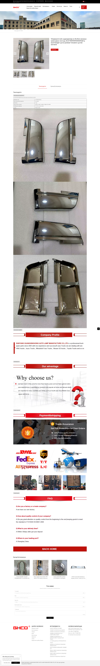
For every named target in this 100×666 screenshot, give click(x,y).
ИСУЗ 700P (21, 30)
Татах (71, 6)
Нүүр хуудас (29, 6)
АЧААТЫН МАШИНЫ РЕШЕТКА (57, 656)
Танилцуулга (42, 86)
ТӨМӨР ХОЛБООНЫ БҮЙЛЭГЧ (57, 631)
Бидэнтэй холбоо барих (32, 8)
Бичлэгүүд (59, 6)
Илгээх (50, 617)
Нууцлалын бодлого (27, 663)
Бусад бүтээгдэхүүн (56, 86)
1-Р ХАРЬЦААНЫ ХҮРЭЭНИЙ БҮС (58, 640)
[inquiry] (98, 329)
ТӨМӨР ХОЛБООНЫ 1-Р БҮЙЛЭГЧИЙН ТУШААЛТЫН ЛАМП (57, 638)
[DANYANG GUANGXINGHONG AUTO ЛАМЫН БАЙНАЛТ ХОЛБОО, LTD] (18, 7)
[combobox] (17, 602)
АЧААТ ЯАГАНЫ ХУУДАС (56, 628)
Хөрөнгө (66, 6)
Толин (51, 642)
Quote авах (83, 7)
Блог (33, 633)
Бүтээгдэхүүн (46, 6)
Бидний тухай (37, 6)
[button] (15, 53)
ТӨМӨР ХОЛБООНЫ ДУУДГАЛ (57, 630)
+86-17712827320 (40, 1)
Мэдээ (53, 6)
